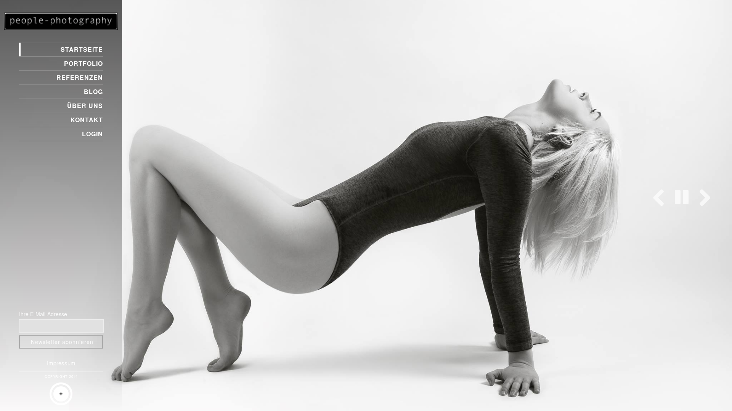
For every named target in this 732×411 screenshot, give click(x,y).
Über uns (85, 105)
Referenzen (79, 77)
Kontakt (87, 119)
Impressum (61, 363)
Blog (93, 91)
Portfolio (83, 63)
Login (92, 133)
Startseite (82, 49)
